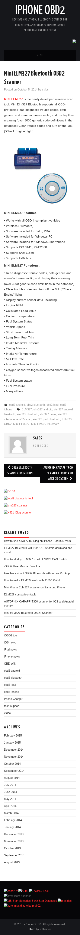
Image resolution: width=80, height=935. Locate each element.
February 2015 (13, 735)
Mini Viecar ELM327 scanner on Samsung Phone (35, 587)
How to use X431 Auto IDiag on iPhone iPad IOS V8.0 (37, 541)
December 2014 (13, 749)
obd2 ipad (52, 404)
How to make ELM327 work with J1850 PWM (32, 580)
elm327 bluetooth (27, 414)
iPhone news (12, 656)
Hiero (32, 929)
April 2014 (10, 806)
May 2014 (10, 799)
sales (45, 89)
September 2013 (14, 855)
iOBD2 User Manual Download (22, 566)
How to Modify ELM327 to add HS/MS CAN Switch (35, 559)
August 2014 (12, 777)
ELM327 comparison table (20, 594)
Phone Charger (13, 698)
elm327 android (42, 409)
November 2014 (13, 756)
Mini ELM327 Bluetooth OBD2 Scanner (28, 612)
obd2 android (17, 404)
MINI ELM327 (13, 99)
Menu (40, 55)
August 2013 (12, 862)
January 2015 (12, 742)
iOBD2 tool (10, 635)
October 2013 (12, 848)
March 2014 (11, 813)
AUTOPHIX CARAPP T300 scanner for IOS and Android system (58, 473)
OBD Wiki (10, 663)
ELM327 (27, 409)
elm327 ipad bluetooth (46, 419)
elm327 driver (48, 414)
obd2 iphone (11, 691)
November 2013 (13, 841)
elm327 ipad (23, 419)
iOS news (10, 642)
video (7, 713)
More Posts (40, 446)
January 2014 (12, 827)
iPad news (10, 649)
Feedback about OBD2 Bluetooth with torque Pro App (37, 573)
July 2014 (10, 784)
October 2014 (12, 763)
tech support (11, 706)
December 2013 (13, 834)
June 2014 (10, 792)
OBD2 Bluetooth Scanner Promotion (19, 470)
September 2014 (14, 770)
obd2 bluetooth (36, 404)
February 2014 (13, 820)
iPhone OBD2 (40, 10)
